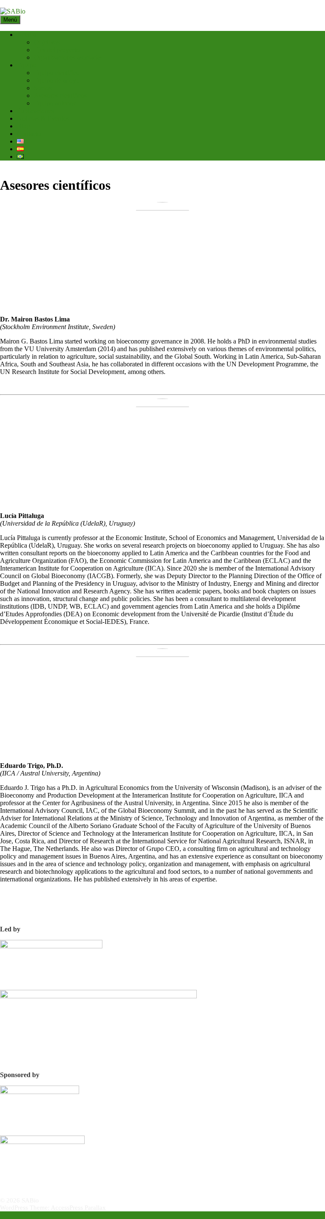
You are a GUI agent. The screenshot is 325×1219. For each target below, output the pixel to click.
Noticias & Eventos (43, 118)
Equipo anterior (54, 103)
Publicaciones (35, 110)
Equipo (26, 65)
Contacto (29, 133)
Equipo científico (57, 72)
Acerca (26, 34)
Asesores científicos (60, 95)
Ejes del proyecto (57, 49)
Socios (43, 87)
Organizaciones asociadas (68, 57)
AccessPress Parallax (78, 1207)
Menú (10, 20)
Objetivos (47, 42)
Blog (23, 126)
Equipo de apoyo (57, 80)
